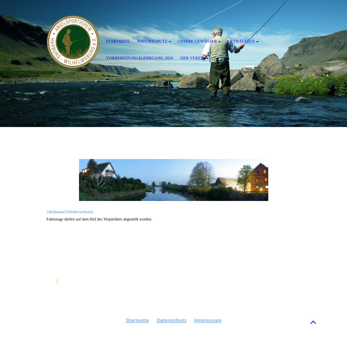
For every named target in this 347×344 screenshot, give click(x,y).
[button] (313, 322)
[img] (73, 42)
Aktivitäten (241, 41)
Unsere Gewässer (197, 41)
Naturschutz (152, 41)
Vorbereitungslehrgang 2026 (139, 58)
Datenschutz (172, 320)
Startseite (137, 320)
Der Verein (192, 58)
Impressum (208, 320)
